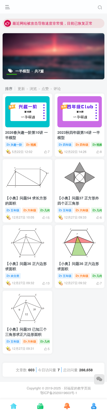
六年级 (32, 210)
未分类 (15, 276)
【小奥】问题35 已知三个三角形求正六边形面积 (26, 331)
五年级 (15, 210)
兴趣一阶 (16, 144)
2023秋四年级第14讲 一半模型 (78, 135)
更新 (21, 88)
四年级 (67, 144)
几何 (47, 210)
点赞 (45, 88)
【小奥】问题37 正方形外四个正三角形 (78, 200)
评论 (57, 88)
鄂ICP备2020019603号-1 (58, 392)
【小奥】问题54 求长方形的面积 (26, 200)
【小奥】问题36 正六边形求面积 (26, 266)
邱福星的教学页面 (77, 388)
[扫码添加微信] (99, 379)
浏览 (33, 88)
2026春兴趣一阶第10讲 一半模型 (26, 135)
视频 (33, 144)
